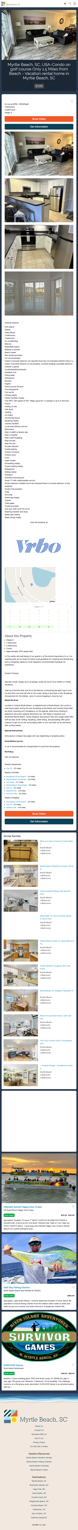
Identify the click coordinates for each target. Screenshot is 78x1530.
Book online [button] (9, 1215)
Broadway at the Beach (16, 776)
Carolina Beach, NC (39, 1505)
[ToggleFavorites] (72, 101)
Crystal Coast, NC (39, 1497)
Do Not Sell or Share (39, 1446)
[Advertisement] (39, 1107)
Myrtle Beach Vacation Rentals (39, 1458)
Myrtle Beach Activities (39, 1466)
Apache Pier (11, 791)
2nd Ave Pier (11, 794)
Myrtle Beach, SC (39, 1481)
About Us (39, 1426)
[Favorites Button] (65, 3)
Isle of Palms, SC (39, 1513)
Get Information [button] (39, 126)
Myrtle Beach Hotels (39, 1470)
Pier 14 (9, 768)
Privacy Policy (39, 1442)
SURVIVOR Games (13, 1365)
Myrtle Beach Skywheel (16, 779)
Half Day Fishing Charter (17, 1287)
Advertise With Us (39, 1434)
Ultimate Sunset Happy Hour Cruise (23, 1207)
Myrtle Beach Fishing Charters (39, 1462)
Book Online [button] (39, 118)
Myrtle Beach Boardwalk (16, 785)
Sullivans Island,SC (39, 1517)
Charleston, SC (39, 1509)
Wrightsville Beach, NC (39, 1501)
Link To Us (39, 1438)
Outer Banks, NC (39, 1493)
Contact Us (39, 1430)
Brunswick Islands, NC (39, 1485)
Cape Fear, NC (39, 1489)
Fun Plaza (10, 782)
